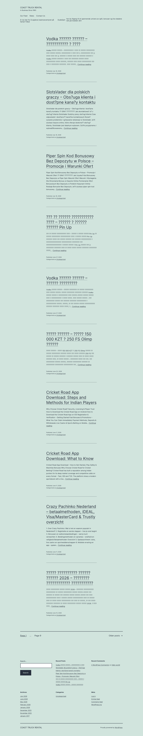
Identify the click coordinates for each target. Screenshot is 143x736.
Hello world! (116, 665)
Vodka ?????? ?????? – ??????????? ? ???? (70, 665)
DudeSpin (61, 20)
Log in (93, 696)
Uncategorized (61, 73)
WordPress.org (96, 705)
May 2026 (23, 702)
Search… (23, 661)
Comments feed (97, 702)
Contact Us (40, 16)
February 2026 (25, 705)
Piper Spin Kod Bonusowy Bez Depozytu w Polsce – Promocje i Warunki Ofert (70, 161)
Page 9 (38, 635)
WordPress (118, 727)
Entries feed (95, 699)
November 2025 (26, 713)
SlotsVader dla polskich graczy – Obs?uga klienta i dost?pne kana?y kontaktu (70, 97)
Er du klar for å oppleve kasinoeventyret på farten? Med (37, 21)
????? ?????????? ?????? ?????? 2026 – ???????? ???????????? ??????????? (69, 577)
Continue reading (84, 64)
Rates (32, 16)
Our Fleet (23, 16)
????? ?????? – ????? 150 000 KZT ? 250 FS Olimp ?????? (69, 339)
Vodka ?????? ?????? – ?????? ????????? (69, 685)
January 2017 (25, 716)
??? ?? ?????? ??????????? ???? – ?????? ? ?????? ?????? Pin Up (69, 222)
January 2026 (25, 707)
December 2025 (25, 710)
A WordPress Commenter (100, 665)
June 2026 (24, 699)
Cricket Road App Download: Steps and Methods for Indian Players (71, 397)
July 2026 (23, 696)
